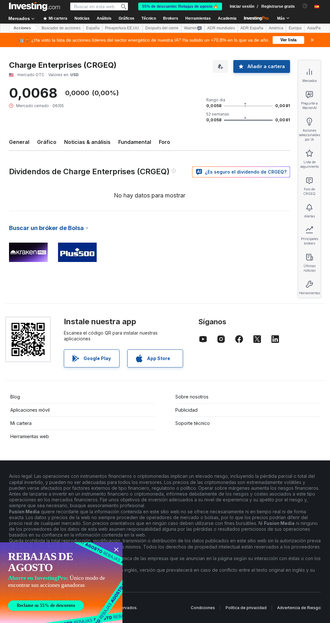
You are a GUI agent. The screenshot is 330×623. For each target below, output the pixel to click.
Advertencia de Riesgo (299, 607)
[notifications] (305, 6)
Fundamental (134, 142)
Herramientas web (29, 436)
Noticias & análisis (87, 142)
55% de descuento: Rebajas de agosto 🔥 (180, 6)
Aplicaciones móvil (30, 410)
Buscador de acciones (61, 28)
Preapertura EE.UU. (122, 28)
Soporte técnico (192, 423)
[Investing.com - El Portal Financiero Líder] (34, 6)
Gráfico (46, 142)
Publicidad (186, 410)
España (93, 28)
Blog (15, 396)
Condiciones (203, 607)
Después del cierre (162, 28)
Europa (295, 28)
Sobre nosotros (192, 396)
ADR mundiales (221, 28)
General (19, 142)
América (276, 28)
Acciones (22, 28)
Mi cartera (21, 423)
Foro (164, 142)
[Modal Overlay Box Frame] (61, 582)
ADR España (251, 28)
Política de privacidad (246, 607)
